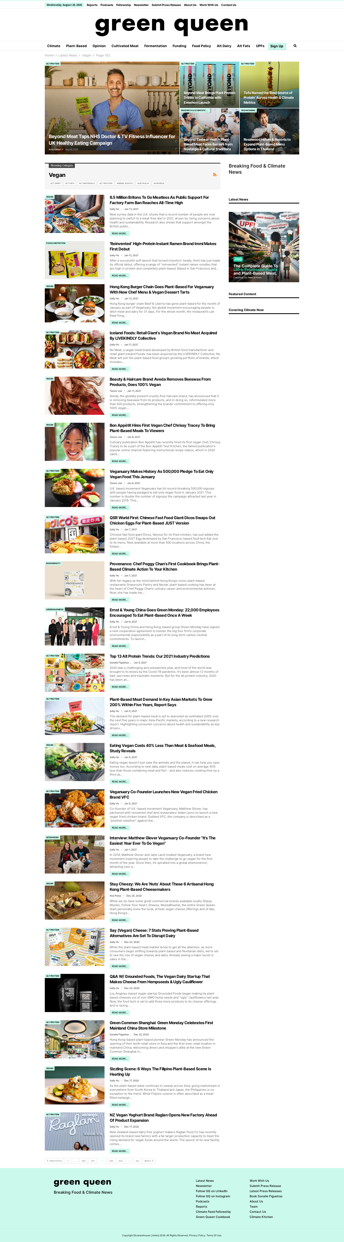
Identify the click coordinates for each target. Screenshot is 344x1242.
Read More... (120, 233)
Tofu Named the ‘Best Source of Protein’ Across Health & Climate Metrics (269, 97)
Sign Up (276, 46)
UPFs (260, 46)
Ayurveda (158, 183)
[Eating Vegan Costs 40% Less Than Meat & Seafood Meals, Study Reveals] (75, 762)
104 (120, 1161)
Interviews (52, 837)
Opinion (99, 46)
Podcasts (107, 5)
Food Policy (201, 46)
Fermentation (155, 46)
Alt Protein (52, 63)
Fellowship (123, 5)
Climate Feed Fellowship (213, 1212)
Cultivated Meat (125, 46)
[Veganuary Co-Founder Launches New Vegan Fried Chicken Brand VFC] (75, 808)
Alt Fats (243, 46)
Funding (179, 46)
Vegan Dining (248, 110)
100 (84, 1161)
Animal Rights (125, 183)
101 (93, 1161)
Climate (53, 46)
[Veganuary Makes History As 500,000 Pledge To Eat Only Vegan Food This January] (75, 488)
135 (137, 1161)
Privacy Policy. (197, 1235)
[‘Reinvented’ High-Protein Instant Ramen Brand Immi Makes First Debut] (75, 260)
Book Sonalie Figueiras (266, 1196)
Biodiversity (53, 563)
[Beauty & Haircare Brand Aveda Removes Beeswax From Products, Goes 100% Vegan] (75, 396)
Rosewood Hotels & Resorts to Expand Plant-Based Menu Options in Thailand (267, 144)
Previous (55, 1161)
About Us (190, 5)
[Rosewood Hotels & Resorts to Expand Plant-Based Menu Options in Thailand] (269, 131)
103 (111, 1161)
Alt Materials (87, 183)
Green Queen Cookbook (213, 1217)
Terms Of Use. (214, 1235)
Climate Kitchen (261, 1217)
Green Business (55, 609)
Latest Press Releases (266, 1191)
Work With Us (208, 5)
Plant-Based (76, 46)
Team (254, 1206)
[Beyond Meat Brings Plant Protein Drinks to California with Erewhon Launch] (209, 84)
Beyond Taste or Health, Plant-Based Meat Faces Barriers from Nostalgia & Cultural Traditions (208, 144)
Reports (92, 5)
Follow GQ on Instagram (213, 1196)
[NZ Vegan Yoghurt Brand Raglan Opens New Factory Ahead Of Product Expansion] (75, 1131)
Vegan (49, 197)
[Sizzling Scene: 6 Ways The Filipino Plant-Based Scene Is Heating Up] (75, 1085)
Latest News (205, 1181)
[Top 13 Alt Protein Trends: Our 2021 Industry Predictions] (75, 673)
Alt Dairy (224, 46)
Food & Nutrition (55, 243)
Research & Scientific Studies (195, 110)
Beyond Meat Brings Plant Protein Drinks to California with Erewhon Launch (209, 97)
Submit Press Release (166, 5)
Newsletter (141, 5)
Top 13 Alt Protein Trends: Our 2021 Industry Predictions (160, 656)
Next (148, 1161)
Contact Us (228, 5)
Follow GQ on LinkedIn (212, 1191)
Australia (143, 183)
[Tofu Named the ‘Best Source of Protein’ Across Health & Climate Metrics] (269, 84)
